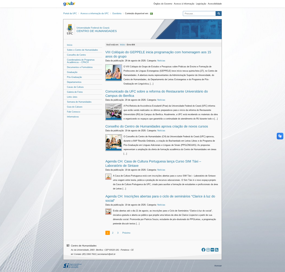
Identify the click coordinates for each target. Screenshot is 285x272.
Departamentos (74, 82)
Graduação (72, 72)
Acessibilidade (215, 3)
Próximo (126, 233)
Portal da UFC (70, 13)
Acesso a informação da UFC (94, 13)
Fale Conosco (73, 112)
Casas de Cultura (75, 87)
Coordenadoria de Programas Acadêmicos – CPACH (81, 61)
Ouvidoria (116, 13)
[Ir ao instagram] (208, 250)
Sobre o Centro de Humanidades (82, 50)
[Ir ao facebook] (204, 250)
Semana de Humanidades (79, 102)
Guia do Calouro (74, 107)
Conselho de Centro (76, 55)
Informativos (73, 116)
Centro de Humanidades (97, 31)
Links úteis (72, 97)
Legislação (201, 3)
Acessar (218, 266)
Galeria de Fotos (75, 92)
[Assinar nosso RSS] (216, 250)
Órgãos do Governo (163, 3)
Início (69, 45)
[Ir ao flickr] (212, 250)
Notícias (161, 60)
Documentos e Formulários (80, 67)
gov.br (69, 4)
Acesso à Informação (184, 3)
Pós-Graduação (74, 77)
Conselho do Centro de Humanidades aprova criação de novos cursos (157, 126)
